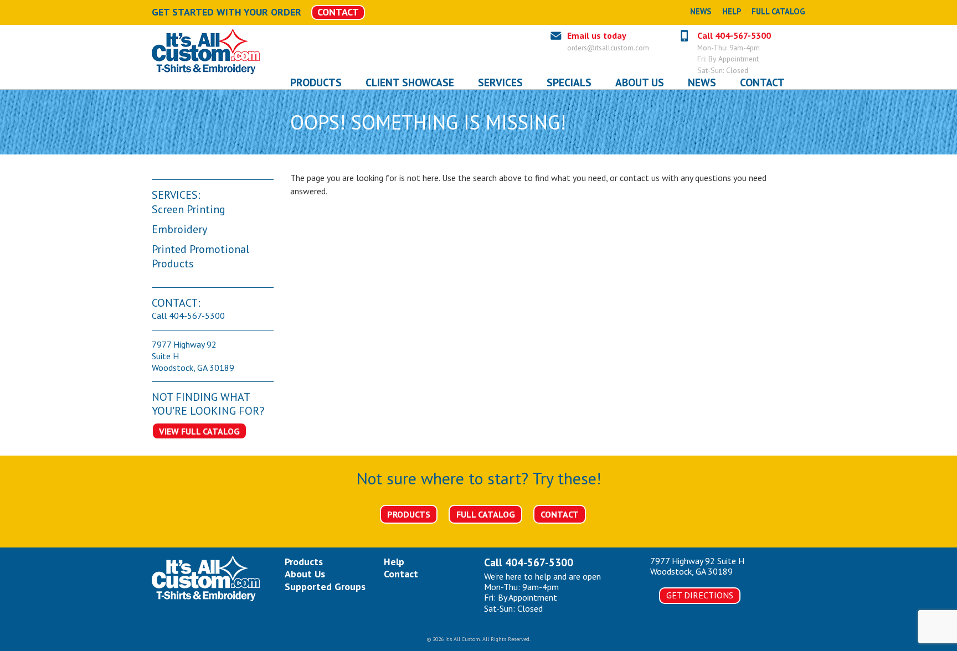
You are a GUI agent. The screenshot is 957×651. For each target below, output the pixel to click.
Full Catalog (778, 11)
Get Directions (699, 595)
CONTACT (338, 12)
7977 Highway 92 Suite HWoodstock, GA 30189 (697, 566)
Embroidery (179, 229)
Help (731, 11)
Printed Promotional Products (200, 256)
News (700, 11)
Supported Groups (325, 586)
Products (408, 514)
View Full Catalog (199, 431)
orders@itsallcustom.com (608, 48)
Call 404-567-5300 (734, 35)
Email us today (596, 35)
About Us (305, 573)
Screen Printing (188, 209)
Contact (560, 514)
